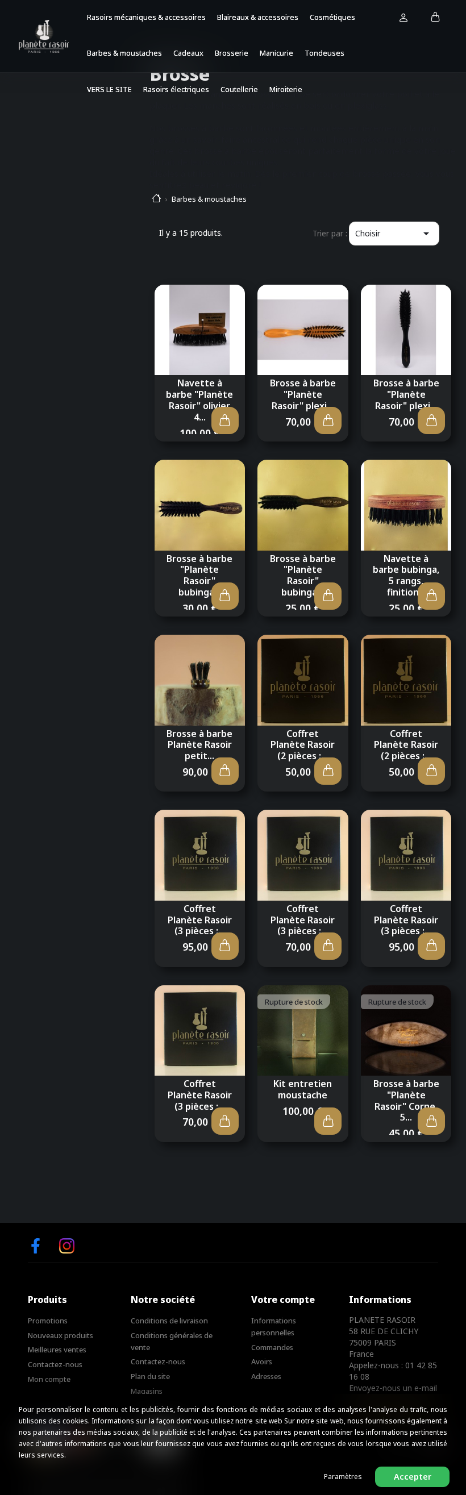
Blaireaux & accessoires (257, 17)
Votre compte (283, 1299)
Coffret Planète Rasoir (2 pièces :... (303, 745)
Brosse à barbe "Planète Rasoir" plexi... (303, 394)
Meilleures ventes (57, 1349)
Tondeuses (324, 53)
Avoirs (261, 1361)
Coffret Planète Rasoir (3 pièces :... (200, 920)
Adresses (266, 1376)
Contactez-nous (55, 1364)
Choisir (394, 233)
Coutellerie (239, 89)
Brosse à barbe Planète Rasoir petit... (199, 745)
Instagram (66, 1246)
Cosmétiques (332, 17)
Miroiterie (285, 89)
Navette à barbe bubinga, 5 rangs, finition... (406, 575)
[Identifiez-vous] (403, 18)
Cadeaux (188, 53)
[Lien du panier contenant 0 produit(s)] (435, 18)
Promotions (48, 1320)
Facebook (35, 1246)
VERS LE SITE (109, 89)
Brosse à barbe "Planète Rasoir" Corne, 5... (406, 1100)
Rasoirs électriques (176, 89)
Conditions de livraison (169, 1320)
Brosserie (231, 53)
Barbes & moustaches (124, 53)
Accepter (412, 1476)
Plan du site (150, 1376)
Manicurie (276, 53)
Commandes (272, 1347)
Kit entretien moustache (302, 1089)
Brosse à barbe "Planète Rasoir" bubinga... (199, 575)
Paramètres (343, 1476)
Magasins (147, 1391)
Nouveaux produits (60, 1335)
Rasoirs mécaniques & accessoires (146, 17)
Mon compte (49, 1379)
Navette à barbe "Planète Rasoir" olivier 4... (199, 400)
